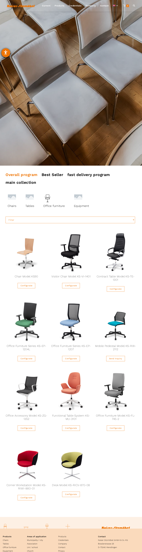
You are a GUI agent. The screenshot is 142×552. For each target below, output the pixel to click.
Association (32, 544)
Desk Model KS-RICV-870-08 (71, 485)
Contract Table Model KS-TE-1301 (116, 278)
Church (30, 551)
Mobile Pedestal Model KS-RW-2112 (115, 347)
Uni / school (32, 547)
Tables (6, 544)
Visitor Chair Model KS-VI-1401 (71, 276)
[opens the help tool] (5, 52)
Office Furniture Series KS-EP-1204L (26, 347)
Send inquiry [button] (115, 358)
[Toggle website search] (134, 5)
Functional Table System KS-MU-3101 (71, 417)
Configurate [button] (26, 285)
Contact (61, 547)
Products (7, 536)
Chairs (5, 540)
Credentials (63, 540)
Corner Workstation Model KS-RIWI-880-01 (26, 486)
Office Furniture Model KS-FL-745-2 (115, 417)
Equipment (8, 551)
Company (62, 544)
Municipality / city (35, 540)
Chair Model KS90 (26, 276)
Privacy (61, 551)
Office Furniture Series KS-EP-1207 (71, 347)
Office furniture (9, 547)
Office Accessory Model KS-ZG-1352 (26, 417)
